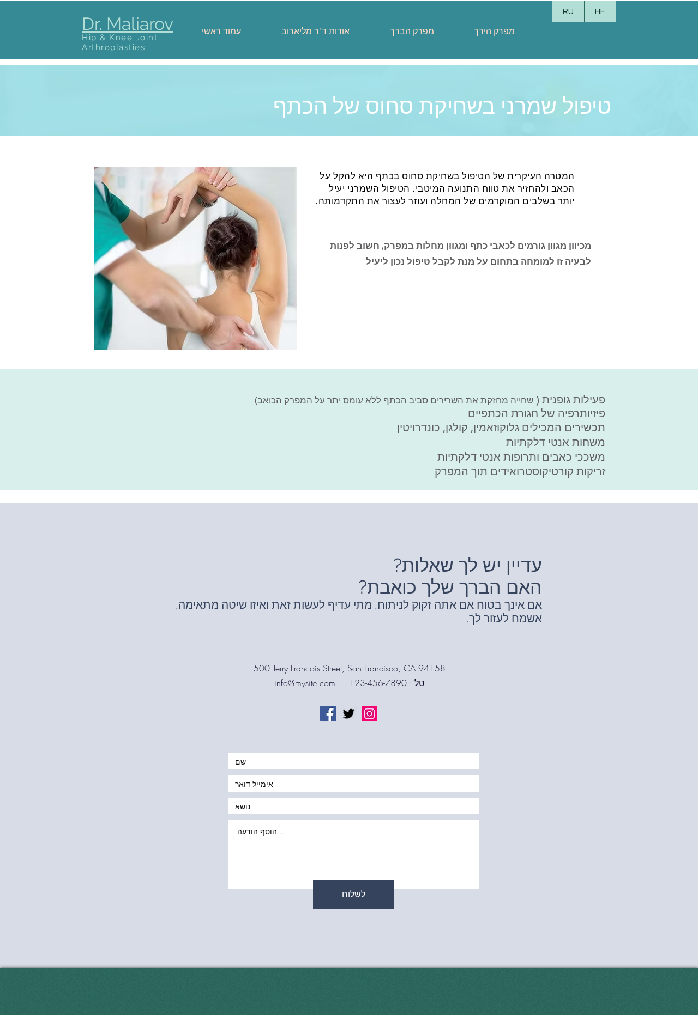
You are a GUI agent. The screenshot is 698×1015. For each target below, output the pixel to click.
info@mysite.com (304, 683)
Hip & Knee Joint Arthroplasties (120, 42)
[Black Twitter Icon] (349, 713)
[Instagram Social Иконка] (369, 713)
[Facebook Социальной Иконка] (328, 713)
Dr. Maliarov (127, 24)
